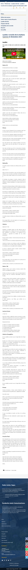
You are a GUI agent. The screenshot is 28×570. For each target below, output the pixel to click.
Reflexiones (4, 536)
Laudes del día (15, 3)
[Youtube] (27, 554)
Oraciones (4, 538)
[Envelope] (27, 552)
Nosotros (3, 521)
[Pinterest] (27, 546)
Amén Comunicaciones (6, 525)
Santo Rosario (4, 540)
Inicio (3, 519)
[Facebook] (27, 538)
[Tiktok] (27, 544)
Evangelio (3, 533)
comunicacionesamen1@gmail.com (8, 554)
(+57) (3, 549)
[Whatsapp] (27, 549)
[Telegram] (27, 557)
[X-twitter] (27, 541)
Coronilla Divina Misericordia (7, 542)
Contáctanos (4, 523)
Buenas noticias (5, 531)
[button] (5, 2)
